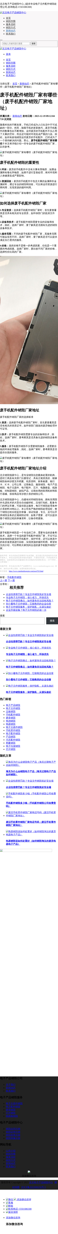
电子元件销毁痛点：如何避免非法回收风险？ (30, 600)
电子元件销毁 (13, 708)
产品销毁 (10, 736)
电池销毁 (10, 721)
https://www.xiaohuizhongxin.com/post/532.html (26, 571)
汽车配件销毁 (13, 739)
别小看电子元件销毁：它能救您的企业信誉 (28, 603)
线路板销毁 (12, 1116)
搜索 (2, 615)
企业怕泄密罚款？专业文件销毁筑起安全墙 (28, 594)
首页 (8, 18)
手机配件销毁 (14, 577)
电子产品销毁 (13, 705)
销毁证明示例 (13, 1132)
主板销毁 (10, 711)
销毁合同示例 (13, 1128)
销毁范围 (10, 21)
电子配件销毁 (13, 733)
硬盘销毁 (10, 717)
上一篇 (3, 580)
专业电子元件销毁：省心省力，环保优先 (27, 597)
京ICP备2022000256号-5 (33, 1187)
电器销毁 (10, 724)
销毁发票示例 (13, 1135)
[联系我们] (9, 1202)
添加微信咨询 (13, 1217)
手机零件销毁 (13, 730)
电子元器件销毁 (14, 727)
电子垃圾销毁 (13, 746)
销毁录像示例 (13, 1138)
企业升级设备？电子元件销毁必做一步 (26, 610)
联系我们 (10, 34)
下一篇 (11, 580)
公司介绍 (10, 1151)
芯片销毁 (10, 749)
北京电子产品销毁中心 (41, 1182)
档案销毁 (10, 743)
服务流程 (10, 24)
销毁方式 (10, 27)
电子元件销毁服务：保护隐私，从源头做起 (28, 607)
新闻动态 (10, 30)
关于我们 (10, 1084)
